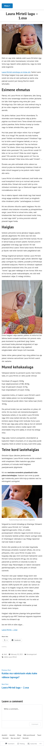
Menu (8, 6)
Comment (35, 724)
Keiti (5, 654)
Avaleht (4, 735)
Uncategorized (32, 654)
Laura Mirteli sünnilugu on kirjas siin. (16, 72)
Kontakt (6, 738)
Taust (39, 735)
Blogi (19, 735)
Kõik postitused (29, 735)
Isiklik (6, 657)
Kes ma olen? (15, 738)
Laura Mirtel (12, 657)
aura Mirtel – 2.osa (10, 629)
